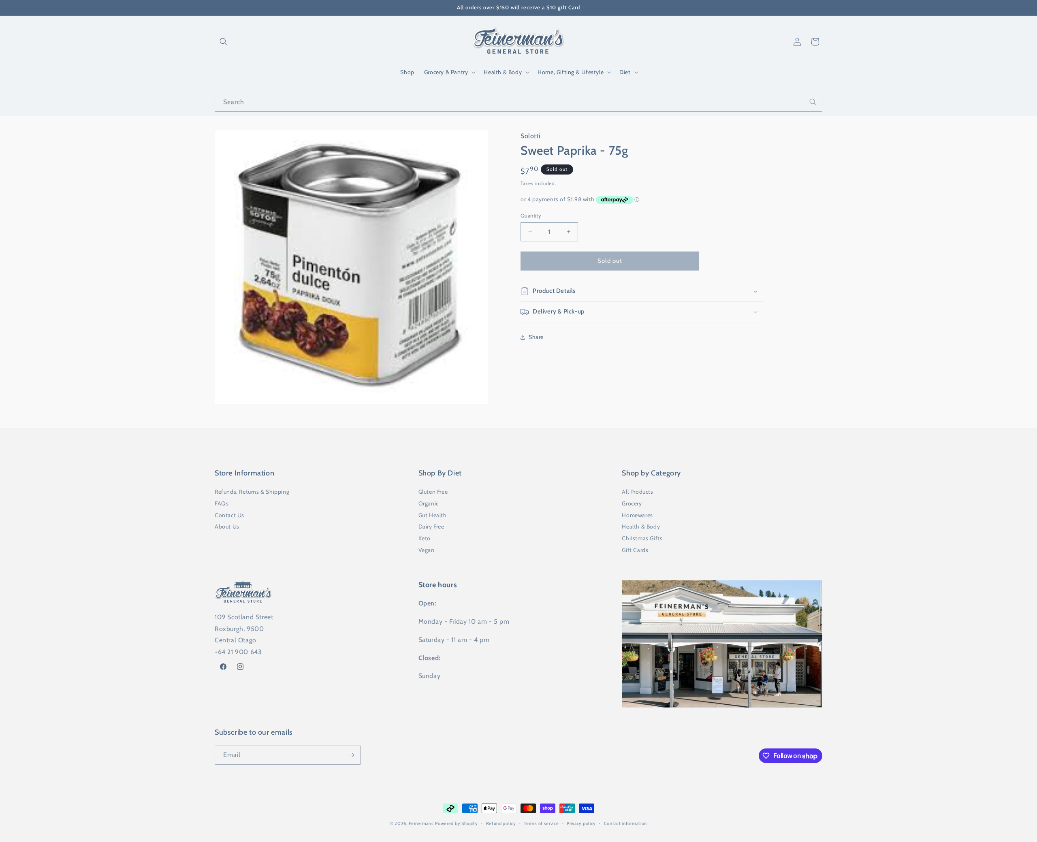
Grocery (632, 503)
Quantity (531, 215)
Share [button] (536, 337)
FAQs (221, 503)
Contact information (625, 823)
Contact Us (229, 515)
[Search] (813, 102)
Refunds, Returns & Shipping (252, 491)
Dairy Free (431, 526)
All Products (637, 491)
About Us (227, 526)
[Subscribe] (351, 755)
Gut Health (432, 515)
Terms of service (541, 823)
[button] (224, 42)
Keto (424, 538)
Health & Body (641, 526)
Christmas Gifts (642, 538)
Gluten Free (433, 491)
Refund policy (501, 823)
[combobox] (518, 102)
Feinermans (421, 823)
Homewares (637, 515)
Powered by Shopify (456, 823)
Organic (428, 503)
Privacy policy (581, 823)
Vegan (426, 550)
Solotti (530, 136)
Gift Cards (635, 550)
